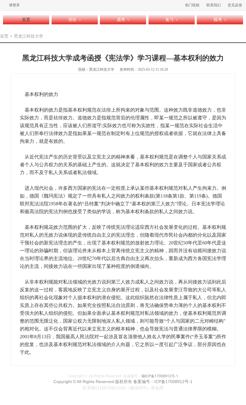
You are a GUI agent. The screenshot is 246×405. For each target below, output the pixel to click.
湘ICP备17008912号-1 (159, 375)
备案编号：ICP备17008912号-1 (163, 381)
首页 (26, 19)
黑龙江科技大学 (28, 36)
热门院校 (192, 5)
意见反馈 (235, 5)
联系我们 (213, 5)
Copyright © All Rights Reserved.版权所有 (93, 381)
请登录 (14, 5)
